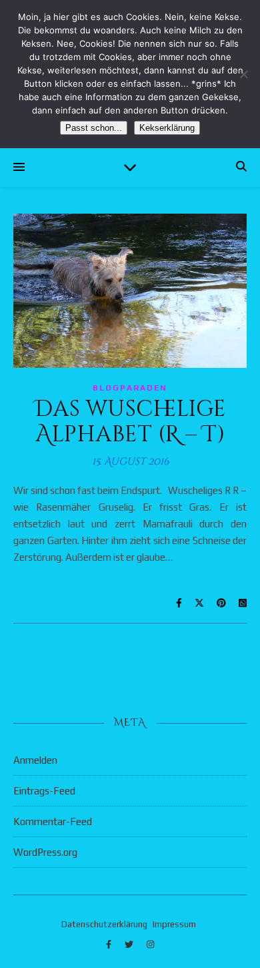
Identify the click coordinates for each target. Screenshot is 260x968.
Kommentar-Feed (52, 821)
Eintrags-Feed (44, 790)
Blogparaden (130, 388)
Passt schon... (93, 128)
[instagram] (150, 944)
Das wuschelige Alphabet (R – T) (130, 422)
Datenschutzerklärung (104, 924)
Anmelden (35, 760)
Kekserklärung (167, 128)
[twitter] (130, 944)
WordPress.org (45, 852)
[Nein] (243, 74)
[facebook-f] (109, 944)
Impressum (174, 924)
